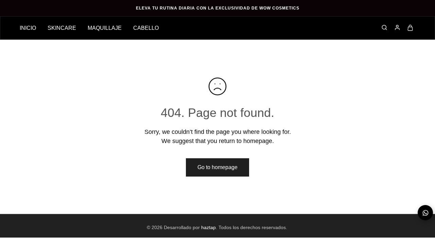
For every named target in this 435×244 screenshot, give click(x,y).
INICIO (28, 28)
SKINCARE (62, 28)
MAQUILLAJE (105, 28)
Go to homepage (217, 167)
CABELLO (146, 28)
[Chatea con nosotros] (425, 212)
